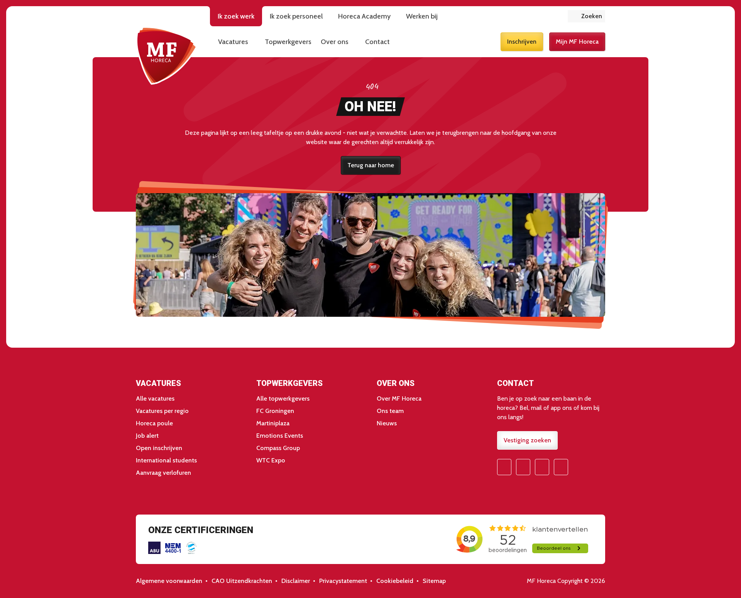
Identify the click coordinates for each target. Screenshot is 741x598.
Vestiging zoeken (527, 440)
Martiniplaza (272, 423)
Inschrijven (521, 41)
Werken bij (422, 16)
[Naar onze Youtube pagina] (542, 467)
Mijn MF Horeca (577, 41)
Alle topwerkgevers (283, 398)
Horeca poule (154, 423)
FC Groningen (275, 411)
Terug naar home (370, 165)
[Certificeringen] (154, 548)
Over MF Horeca (399, 398)
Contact (377, 41)
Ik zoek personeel (296, 16)
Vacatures (233, 41)
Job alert (147, 435)
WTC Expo (270, 460)
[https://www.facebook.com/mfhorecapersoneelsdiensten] (504, 467)
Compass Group (278, 448)
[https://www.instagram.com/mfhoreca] (523, 467)
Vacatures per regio (162, 411)
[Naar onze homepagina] (167, 55)
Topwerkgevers (288, 41)
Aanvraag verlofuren (163, 472)
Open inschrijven (159, 448)
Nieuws (387, 423)
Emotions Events (279, 435)
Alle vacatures (155, 398)
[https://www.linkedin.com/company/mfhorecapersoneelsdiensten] (561, 467)
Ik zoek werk (236, 16)
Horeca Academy (364, 16)
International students (166, 460)
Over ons (335, 41)
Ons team (390, 411)
